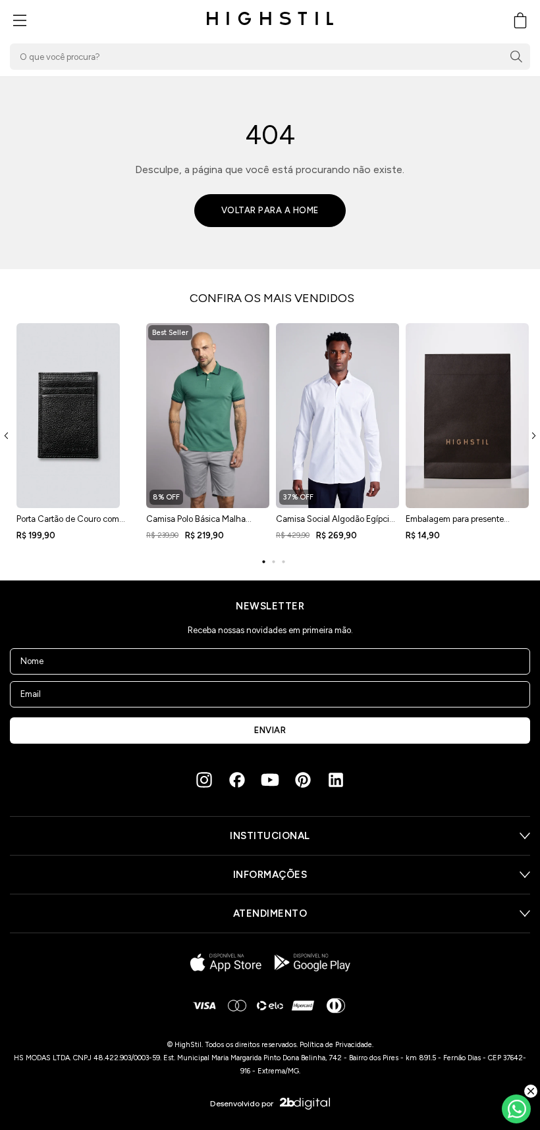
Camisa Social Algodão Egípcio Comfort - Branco (335, 523)
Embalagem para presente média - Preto (455, 523)
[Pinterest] (303, 780)
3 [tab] (283, 562)
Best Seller (170, 332)
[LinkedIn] (336, 780)
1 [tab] (263, 562)
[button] (20, 20)
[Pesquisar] (516, 56)
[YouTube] (270, 780)
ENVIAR (270, 730)
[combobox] (270, 56)
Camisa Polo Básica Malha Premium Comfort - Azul (196, 523)
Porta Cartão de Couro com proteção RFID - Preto (67, 523)
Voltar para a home (270, 210)
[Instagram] (204, 780)
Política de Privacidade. (336, 1044)
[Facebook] (237, 780)
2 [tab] (273, 562)
